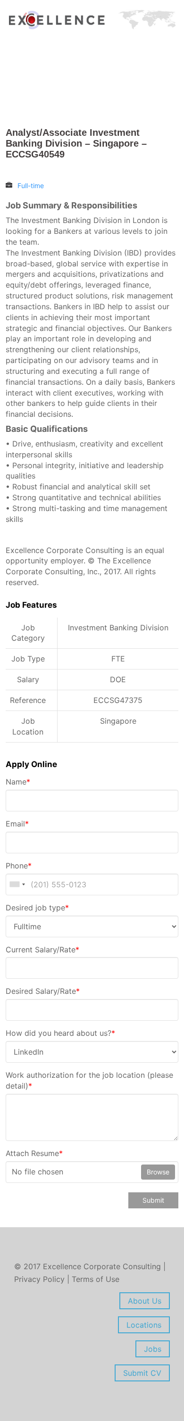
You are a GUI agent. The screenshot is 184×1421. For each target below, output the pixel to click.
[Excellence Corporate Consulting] (92, 19)
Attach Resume (34, 1153)
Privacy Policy (40, 1279)
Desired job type (37, 907)
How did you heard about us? (60, 1033)
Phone (19, 865)
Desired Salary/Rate (43, 991)
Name (18, 781)
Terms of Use (95, 1279)
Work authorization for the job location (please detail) (89, 1080)
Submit (153, 1200)
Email (17, 823)
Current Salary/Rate (42, 949)
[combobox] (17, 884)
